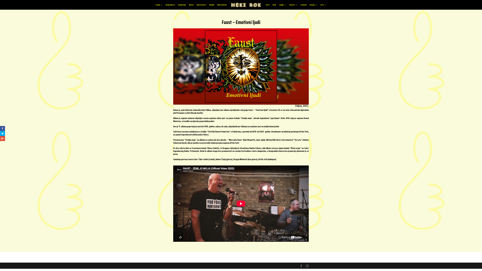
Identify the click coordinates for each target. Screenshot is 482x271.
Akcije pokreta (170, 5)
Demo (274, 5)
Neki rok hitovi (221, 5)
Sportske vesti (201, 5)
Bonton (191, 5)
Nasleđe (211, 5)
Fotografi (303, 5)
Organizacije (182, 5)
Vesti (267, 5)
